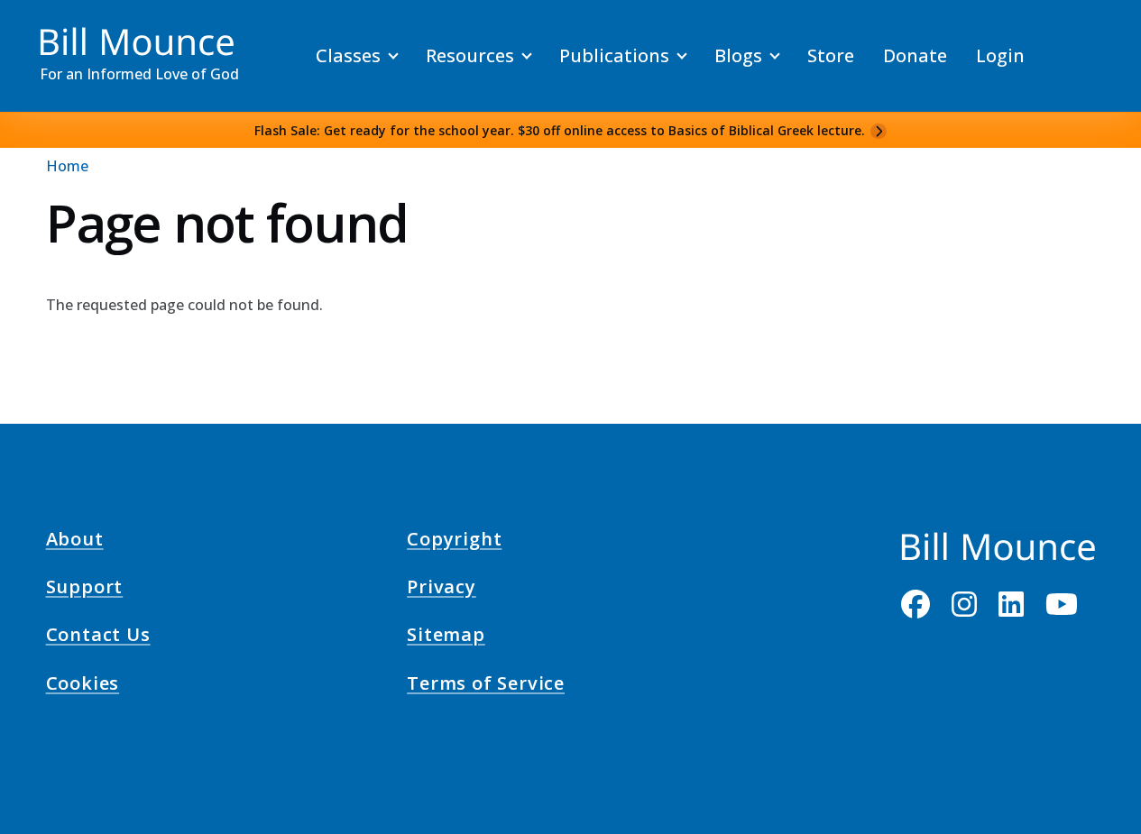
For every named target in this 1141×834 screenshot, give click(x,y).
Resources (470, 55)
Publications (614, 55)
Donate (915, 55)
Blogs (738, 55)
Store (830, 55)
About (75, 541)
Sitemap (446, 637)
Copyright (454, 541)
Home (67, 166)
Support (85, 590)
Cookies (83, 685)
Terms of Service (486, 685)
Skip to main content (46, 30)
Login (1000, 55)
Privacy (441, 590)
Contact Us (98, 637)
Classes (348, 55)
